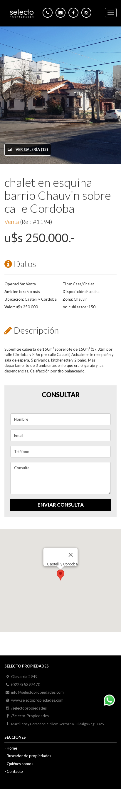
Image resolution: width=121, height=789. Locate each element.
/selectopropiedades (29, 708)
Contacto (15, 771)
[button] (60, 575)
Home (12, 748)
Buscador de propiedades (29, 755)
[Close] (71, 555)
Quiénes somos (20, 763)
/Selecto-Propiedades (30, 715)
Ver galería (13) (31, 149)
